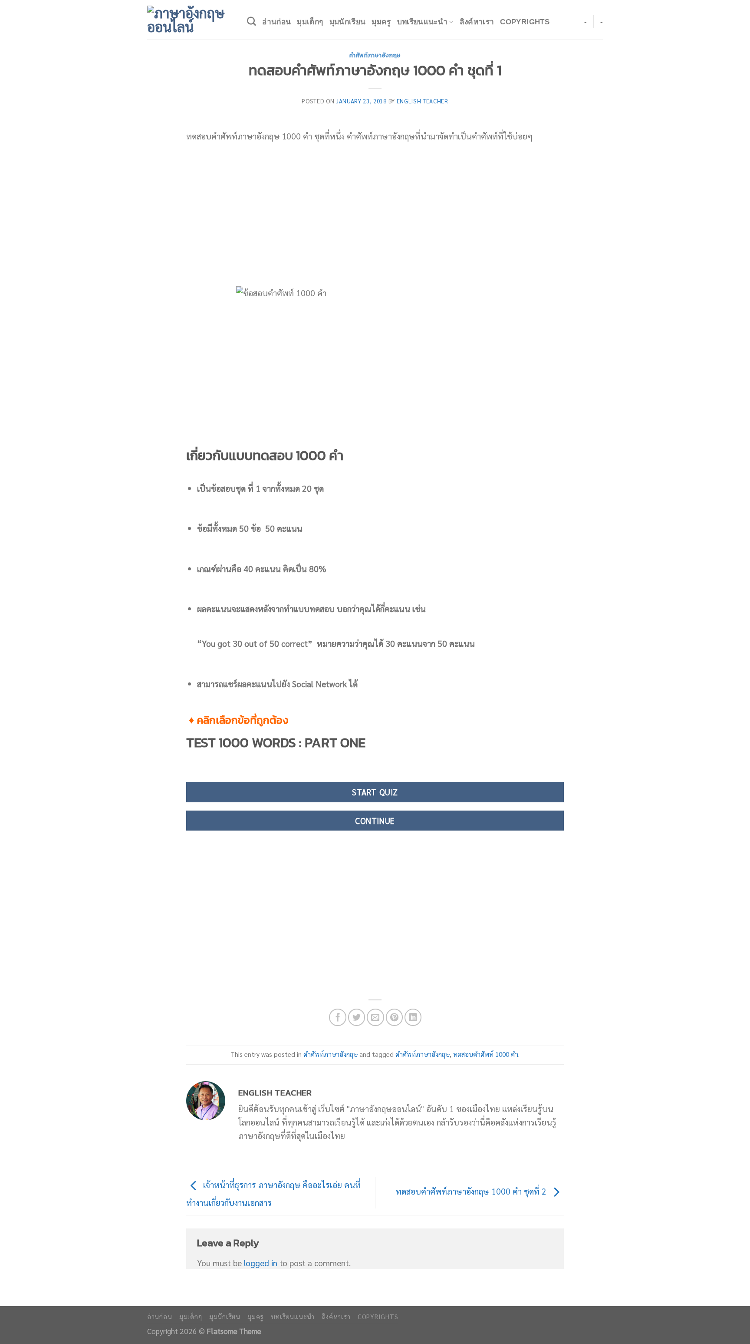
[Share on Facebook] (337, 1017)
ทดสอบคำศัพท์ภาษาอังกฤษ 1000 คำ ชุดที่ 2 (472, 1190)
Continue (375, 820)
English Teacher (422, 101)
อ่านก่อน (276, 21)
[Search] (251, 21)
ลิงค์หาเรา (477, 21)
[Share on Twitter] (356, 1017)
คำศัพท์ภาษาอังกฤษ (375, 55)
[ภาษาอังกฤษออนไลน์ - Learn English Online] (190, 19)
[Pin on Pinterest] (394, 1017)
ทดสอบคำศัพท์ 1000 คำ (485, 1054)
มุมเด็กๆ (310, 21)
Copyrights (524, 21)
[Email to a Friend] (375, 1017)
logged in (260, 1262)
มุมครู (381, 21)
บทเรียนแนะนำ (422, 21)
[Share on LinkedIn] (413, 1017)
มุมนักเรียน (347, 21)
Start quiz (375, 792)
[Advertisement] (375, 214)
